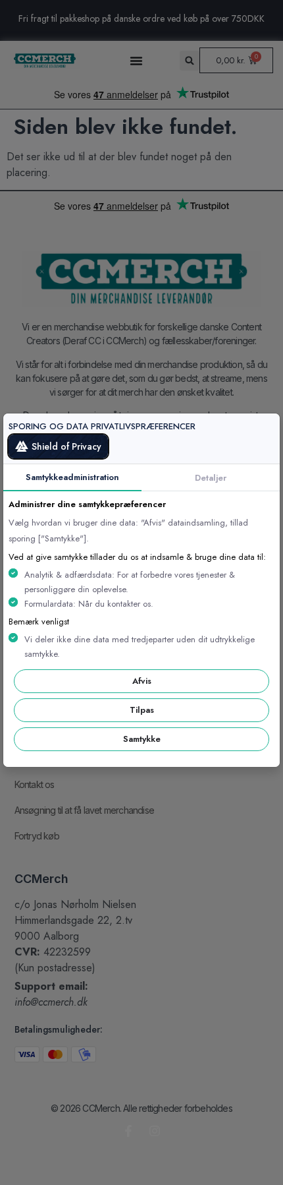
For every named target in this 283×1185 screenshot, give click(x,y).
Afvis (141, 681)
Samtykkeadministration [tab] (72, 477)
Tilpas (142, 710)
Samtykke (142, 739)
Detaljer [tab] (210, 477)
